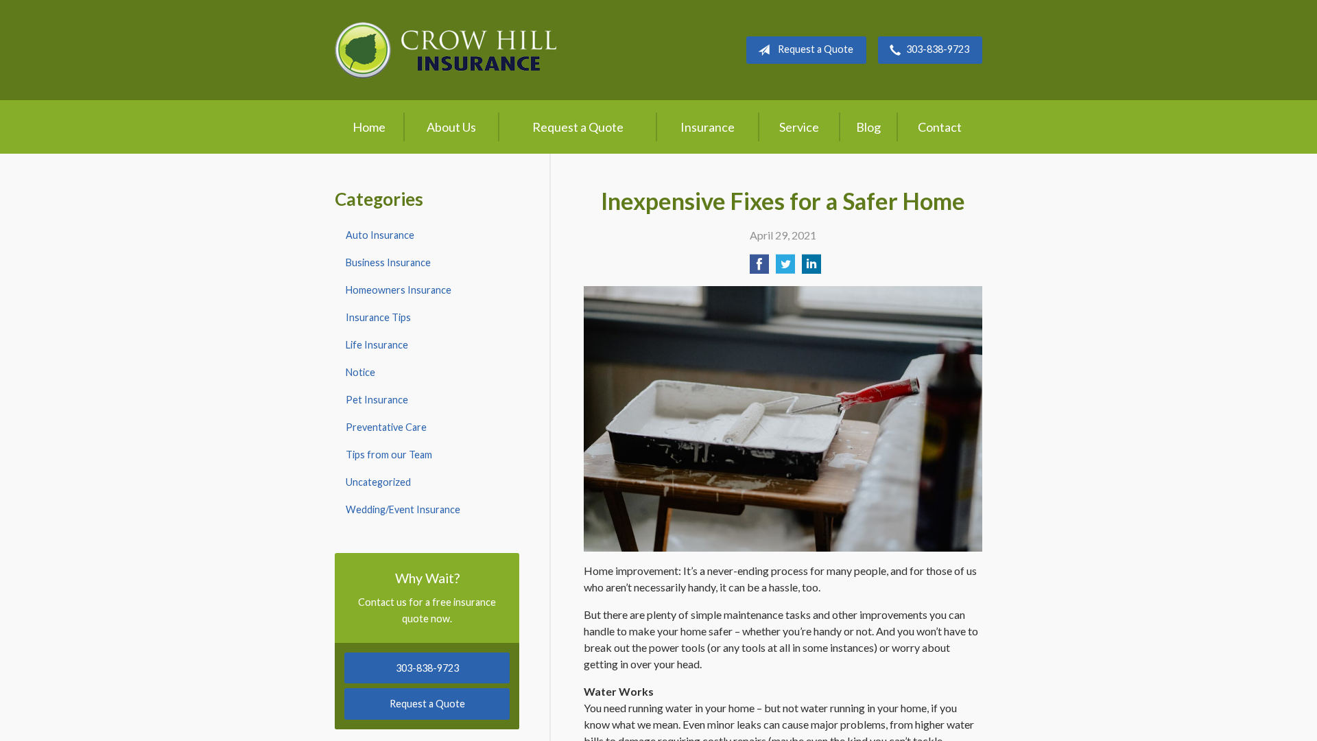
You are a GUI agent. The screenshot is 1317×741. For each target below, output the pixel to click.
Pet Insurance (377, 399)
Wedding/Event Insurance (403, 509)
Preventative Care (386, 427)
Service (799, 126)
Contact (940, 126)
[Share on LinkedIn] (811, 267)
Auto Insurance (380, 235)
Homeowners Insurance (398, 290)
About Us (451, 126)
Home (369, 126)
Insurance (707, 126)
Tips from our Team (389, 454)
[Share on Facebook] (759, 267)
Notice (360, 372)
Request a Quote (815, 49)
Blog (868, 126)
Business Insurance (388, 262)
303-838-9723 (937, 49)
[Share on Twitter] (785, 267)
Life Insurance (377, 345)
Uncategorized (378, 482)
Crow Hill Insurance (445, 50)
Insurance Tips (378, 317)
